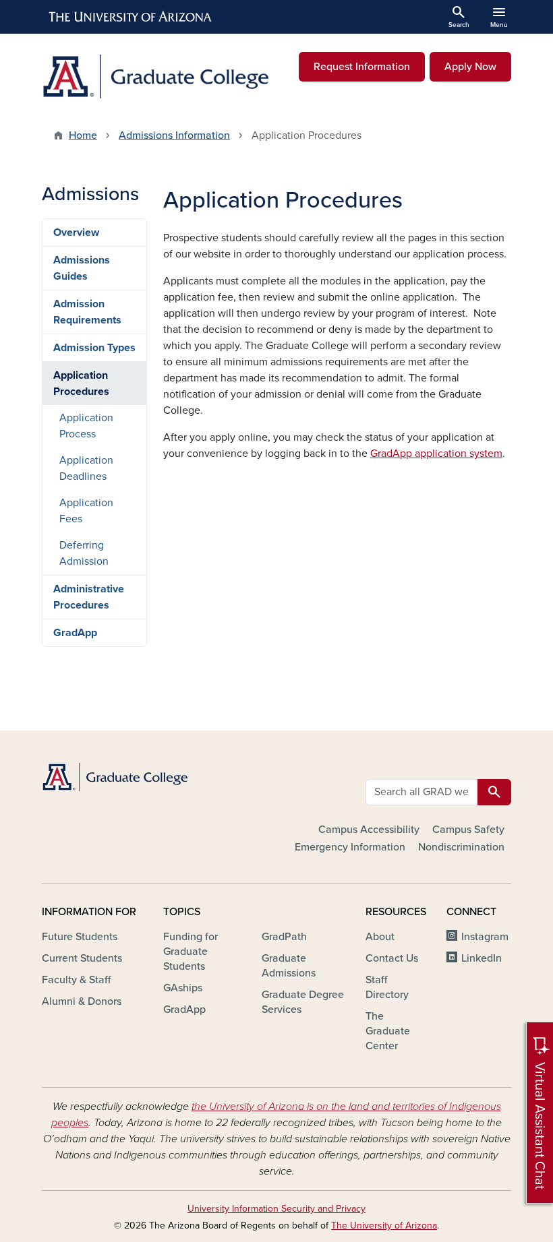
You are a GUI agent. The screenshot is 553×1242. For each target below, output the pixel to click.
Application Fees (86, 511)
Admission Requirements (87, 312)
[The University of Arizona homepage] (131, 17)
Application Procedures (81, 383)
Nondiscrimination (461, 847)
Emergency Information (350, 847)
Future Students (79, 936)
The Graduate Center (388, 1031)
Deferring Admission (84, 553)
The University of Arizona (384, 1225)
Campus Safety (468, 829)
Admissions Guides (81, 268)
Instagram (484, 936)
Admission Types (94, 347)
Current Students (82, 958)
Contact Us (392, 958)
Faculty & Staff (76, 980)
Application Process (86, 426)
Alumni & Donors (81, 1001)
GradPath (284, 936)
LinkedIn (481, 958)
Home (83, 135)
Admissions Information (174, 135)
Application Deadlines (86, 468)
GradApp (75, 633)
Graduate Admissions (289, 966)
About (380, 936)
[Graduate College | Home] (155, 76)
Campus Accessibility (368, 829)
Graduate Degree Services (303, 1002)
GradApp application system (436, 453)
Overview (76, 232)
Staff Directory (387, 987)
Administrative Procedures (88, 597)
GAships (182, 988)
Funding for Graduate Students (190, 951)
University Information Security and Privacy (276, 1208)
